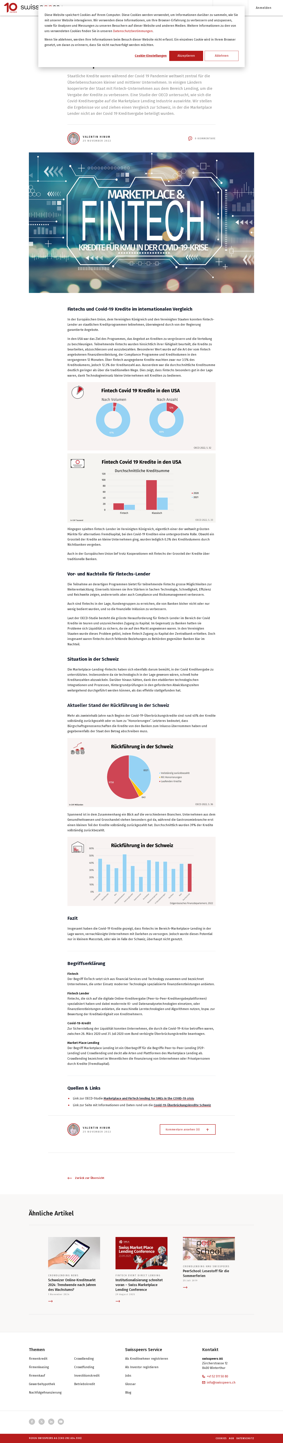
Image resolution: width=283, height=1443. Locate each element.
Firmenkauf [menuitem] (37, 1375)
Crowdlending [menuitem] (84, 1358)
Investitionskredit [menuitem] (87, 1375)
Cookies (221, 1438)
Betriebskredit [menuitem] (84, 1384)
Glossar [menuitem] (130, 1384)
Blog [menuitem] (128, 1392)
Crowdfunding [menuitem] (84, 1367)
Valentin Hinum (97, 136)
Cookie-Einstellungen (151, 56)
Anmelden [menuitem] (263, 8)
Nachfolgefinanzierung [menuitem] (45, 1392)
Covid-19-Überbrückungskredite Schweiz (182, 1105)
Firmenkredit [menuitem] (38, 1358)
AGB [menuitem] (231, 1438)
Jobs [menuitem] (128, 1375)
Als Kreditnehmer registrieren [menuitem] (146, 1358)
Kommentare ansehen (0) (183, 1129)
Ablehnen (222, 56)
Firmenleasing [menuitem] (39, 1367)
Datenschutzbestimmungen (133, 31)
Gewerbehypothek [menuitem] (42, 1384)
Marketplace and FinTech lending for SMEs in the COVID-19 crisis (149, 1098)
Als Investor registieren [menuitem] (141, 1367)
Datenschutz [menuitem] (245, 1438)
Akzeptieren (186, 56)
